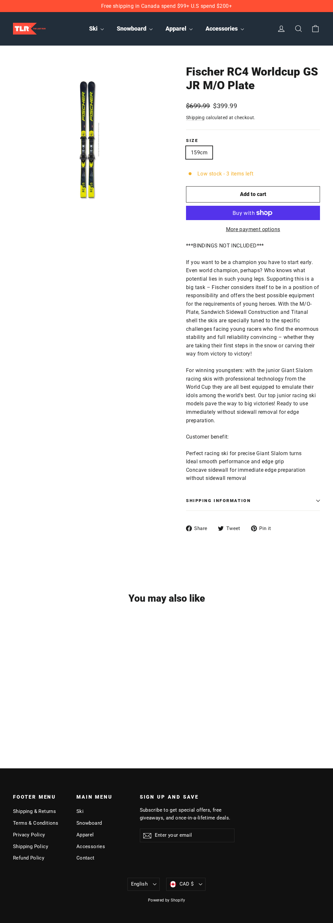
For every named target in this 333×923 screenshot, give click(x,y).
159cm (199, 152)
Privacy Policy (29, 835)
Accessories (222, 28)
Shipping (195, 117)
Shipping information (218, 500)
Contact (85, 858)
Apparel (177, 28)
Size (192, 140)
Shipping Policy (30, 846)
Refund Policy (28, 858)
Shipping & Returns (34, 811)
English (139, 884)
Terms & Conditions (35, 823)
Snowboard (132, 28)
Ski (94, 28)
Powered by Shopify (166, 900)
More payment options (253, 229)
